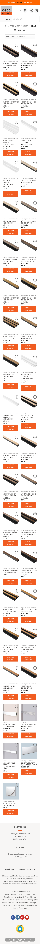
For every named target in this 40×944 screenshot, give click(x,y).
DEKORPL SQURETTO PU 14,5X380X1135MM (29, 764)
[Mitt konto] (31, 10)
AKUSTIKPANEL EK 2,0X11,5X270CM (27, 649)
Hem (5, 26)
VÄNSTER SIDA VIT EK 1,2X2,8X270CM (28, 182)
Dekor (25, 26)
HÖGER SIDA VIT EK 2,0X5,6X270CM (28, 456)
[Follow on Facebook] (13, 917)
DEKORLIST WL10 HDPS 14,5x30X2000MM (9, 765)
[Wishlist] (20, 10)
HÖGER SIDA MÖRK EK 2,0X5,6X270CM (29, 572)
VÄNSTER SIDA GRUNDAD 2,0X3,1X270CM (8, 417)
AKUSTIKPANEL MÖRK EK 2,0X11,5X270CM (28, 533)
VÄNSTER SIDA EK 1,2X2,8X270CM (27, 337)
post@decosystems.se (23, 854)
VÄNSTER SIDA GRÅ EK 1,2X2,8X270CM (29, 222)
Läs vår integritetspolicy (20, 891)
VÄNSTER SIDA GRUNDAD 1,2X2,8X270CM (26, 142)
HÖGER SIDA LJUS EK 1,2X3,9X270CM (28, 299)
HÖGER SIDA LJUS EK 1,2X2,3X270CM (28, 103)
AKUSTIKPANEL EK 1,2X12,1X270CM (9, 337)
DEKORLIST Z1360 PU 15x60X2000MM (28, 725)
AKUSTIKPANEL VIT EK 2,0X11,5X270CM (28, 416)
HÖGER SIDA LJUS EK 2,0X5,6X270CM (10, 649)
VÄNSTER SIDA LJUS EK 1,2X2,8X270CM (11, 299)
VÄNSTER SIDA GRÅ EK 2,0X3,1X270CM (29, 495)
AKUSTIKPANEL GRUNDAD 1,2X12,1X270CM (8, 142)
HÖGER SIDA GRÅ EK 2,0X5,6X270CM (10, 533)
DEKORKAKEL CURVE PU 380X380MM (10, 804)
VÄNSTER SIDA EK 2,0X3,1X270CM (9, 687)
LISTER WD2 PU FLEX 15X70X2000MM (10, 725)
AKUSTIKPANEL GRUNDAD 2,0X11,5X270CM (27, 377)
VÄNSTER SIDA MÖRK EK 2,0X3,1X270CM (10, 572)
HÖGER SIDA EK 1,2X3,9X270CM (8, 376)
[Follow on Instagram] (17, 917)
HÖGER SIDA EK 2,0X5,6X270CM (26, 687)
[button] (36, 10)
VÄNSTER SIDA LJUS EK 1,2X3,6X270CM (11, 103)
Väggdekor (29, 761)
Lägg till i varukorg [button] (10, 74)
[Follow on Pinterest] (22, 917)
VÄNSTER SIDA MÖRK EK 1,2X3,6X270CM (10, 64)
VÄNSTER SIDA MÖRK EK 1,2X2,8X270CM (28, 260)
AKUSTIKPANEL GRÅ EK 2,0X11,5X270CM (10, 495)
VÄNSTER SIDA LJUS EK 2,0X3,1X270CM (29, 610)
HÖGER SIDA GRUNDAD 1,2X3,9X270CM (8, 183)
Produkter (15, 26)
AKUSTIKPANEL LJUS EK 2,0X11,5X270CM (10, 610)
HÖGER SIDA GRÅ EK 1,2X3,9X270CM (10, 260)
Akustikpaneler (13, 61)
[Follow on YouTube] (27, 917)
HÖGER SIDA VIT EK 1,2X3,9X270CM (9, 222)
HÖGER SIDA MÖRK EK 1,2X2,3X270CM (29, 64)
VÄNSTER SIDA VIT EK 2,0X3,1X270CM (10, 456)
